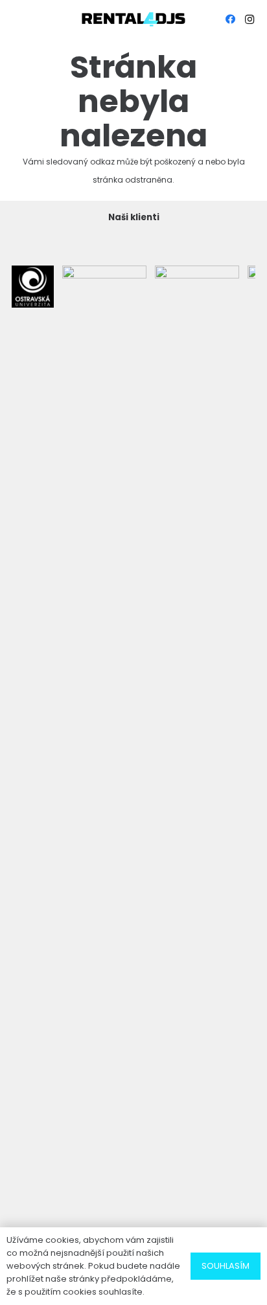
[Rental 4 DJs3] (133, 20)
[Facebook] (230, 19)
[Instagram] (249, 19)
